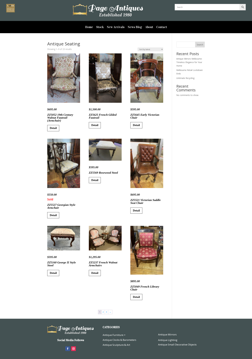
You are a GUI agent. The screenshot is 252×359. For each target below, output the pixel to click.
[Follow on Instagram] (73, 348)
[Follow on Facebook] (67, 348)
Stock (100, 27)
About (149, 27)
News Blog (135, 27)
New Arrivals (116, 27)
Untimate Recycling (185, 78)
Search (200, 44)
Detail (53, 128)
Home (89, 27)
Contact (161, 27)
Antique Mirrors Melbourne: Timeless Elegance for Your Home (189, 62)
